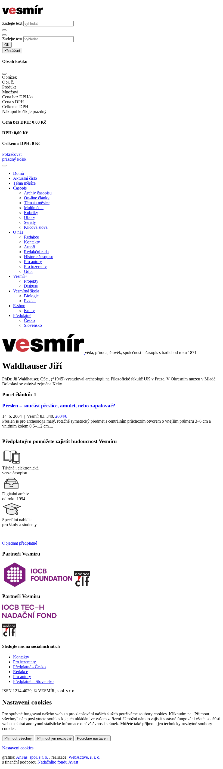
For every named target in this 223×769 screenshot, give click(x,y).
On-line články (36, 198)
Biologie (31, 296)
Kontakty (32, 242)
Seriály (30, 222)
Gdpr (28, 271)
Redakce (31, 237)
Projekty (31, 281)
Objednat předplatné (19, 543)
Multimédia (34, 207)
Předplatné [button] (22, 315)
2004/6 (61, 416)
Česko (29, 320)
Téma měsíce (24, 183)
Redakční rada (36, 251)
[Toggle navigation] (4, 165)
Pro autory (33, 261)
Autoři (29, 247)
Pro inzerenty (35, 266)
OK (7, 45)
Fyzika (30, 300)
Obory (29, 217)
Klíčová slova (36, 227)
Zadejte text (12, 23)
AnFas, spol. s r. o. (32, 757)
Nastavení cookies (17, 748)
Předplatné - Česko (29, 666)
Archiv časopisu (38, 193)
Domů (18, 173)
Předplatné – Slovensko (33, 681)
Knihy (29, 310)
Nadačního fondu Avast (58, 762)
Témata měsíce (36, 202)
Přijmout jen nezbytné (54, 738)
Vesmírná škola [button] (26, 291)
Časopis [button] (20, 188)
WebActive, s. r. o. (84, 757)
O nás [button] (18, 232)
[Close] (4, 74)
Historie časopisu (38, 256)
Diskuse (31, 286)
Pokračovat (11, 154)
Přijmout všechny (18, 738)
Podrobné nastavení (93, 738)
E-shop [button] (19, 305)
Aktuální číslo (25, 178)
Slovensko (33, 325)
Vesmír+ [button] (20, 276)
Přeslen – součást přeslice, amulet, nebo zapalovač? (58, 405)
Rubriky (31, 212)
